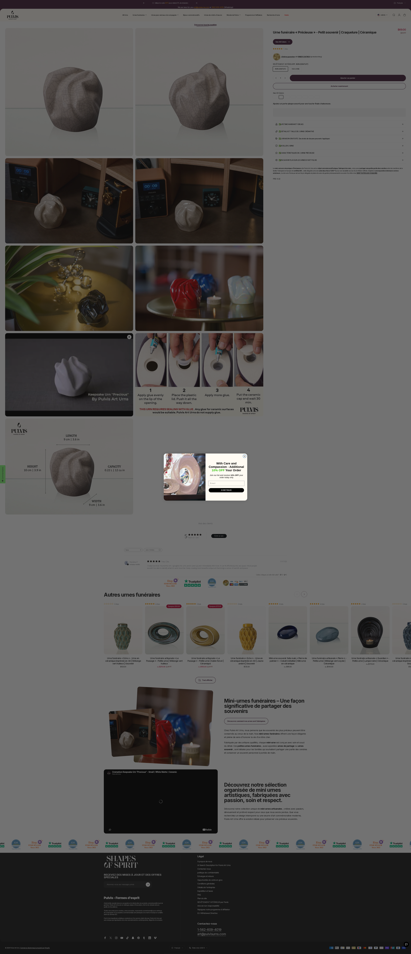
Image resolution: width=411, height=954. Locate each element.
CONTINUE (226, 490)
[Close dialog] (244, 456)
